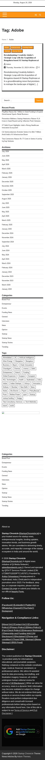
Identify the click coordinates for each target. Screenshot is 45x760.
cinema (25, 369)
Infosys (27, 383)
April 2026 (5, 164)
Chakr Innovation (26, 365)
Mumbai (14, 387)
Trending (5, 347)
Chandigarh (7, 369)
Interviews (5, 321)
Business (6, 365)
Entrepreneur (15, 47)
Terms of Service (22, 710)
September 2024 (8, 242)
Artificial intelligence (26, 357)
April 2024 (5, 259)
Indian (5, 383)
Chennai (17, 369)
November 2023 (7, 280)
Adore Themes (23, 756)
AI (15, 357)
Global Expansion (9, 376)
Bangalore (19, 361)
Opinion (4, 330)
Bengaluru (29, 361)
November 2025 (7, 186)
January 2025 (7, 229)
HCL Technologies (9, 380)
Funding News (27, 47)
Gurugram (31, 376)
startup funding (8, 398)
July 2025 (5, 203)
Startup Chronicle (26, 753)
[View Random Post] (36, 15)
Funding (26, 372)
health (21, 380)
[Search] (40, 15)
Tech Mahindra (31, 402)
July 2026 (5, 151)
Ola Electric (14, 391)
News (7, 47)
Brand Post (6, 299)
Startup (7, 51)
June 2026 (5, 156)
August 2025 (6, 199)
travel (5, 406)
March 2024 (6, 263)
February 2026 (7, 173)
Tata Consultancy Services (12, 402)
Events (4, 308)
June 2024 (5, 250)
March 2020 (6, 285)
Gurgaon (22, 376)
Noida (5, 391)
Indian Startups (15, 383)
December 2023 (7, 276)
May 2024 (5, 255)
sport (25, 394)
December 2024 (7, 233)
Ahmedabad (7, 357)
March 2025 (6, 220)
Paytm (24, 391)
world (12, 406)
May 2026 (5, 160)
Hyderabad (30, 380)
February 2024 (7, 268)
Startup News (17, 51)
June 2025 (5, 207)
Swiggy (19, 398)
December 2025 (7, 182)
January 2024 (7, 272)
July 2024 (5, 246)
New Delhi (24, 387)
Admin (8, 64)
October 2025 (7, 190)
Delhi (33, 369)
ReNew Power (15, 394)
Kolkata (5, 387)
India (39, 380)
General (5, 317)
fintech (17, 372)
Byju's (15, 365)
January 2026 (7, 177)
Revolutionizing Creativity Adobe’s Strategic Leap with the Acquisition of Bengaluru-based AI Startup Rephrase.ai (21, 57)
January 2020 (7, 289)
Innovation (36, 383)
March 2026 (6, 169)
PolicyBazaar (34, 391)
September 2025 (8, 194)
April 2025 (5, 216)
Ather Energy (7, 361)
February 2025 (7, 225)
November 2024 (7, 237)
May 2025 (5, 212)
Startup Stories (7, 343)
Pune (5, 394)
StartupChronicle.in (29, 533)
